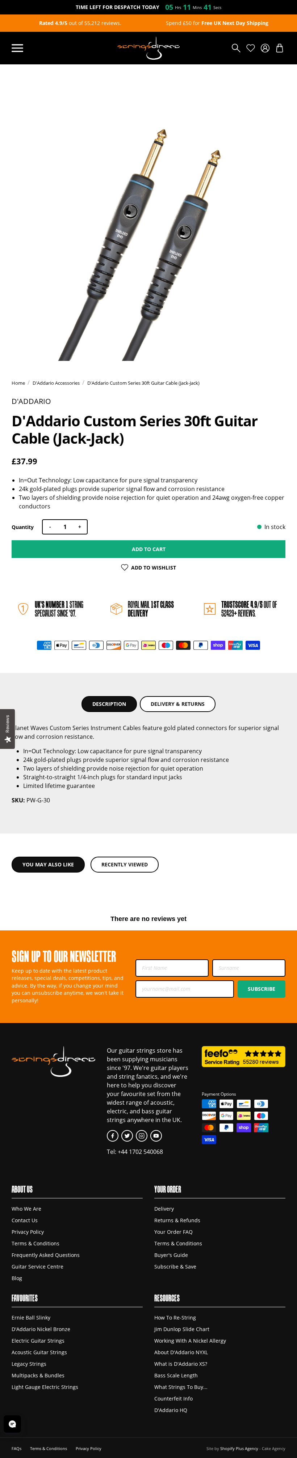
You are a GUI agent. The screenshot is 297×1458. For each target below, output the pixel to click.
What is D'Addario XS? (180, 1364)
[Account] (265, 48)
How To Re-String (175, 1317)
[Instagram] (141, 1136)
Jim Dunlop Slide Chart (181, 1329)
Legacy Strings (29, 1364)
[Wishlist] (250, 48)
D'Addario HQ (170, 1410)
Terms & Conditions (35, 1243)
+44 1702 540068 (140, 1151)
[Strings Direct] (148, 48)
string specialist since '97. (59, 608)
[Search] (236, 48)
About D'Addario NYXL (181, 1352)
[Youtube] (156, 1136)
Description (109, 703)
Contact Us (25, 1220)
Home (18, 383)
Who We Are (26, 1209)
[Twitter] (127, 1136)
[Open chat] (12, 1424)
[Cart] (279, 48)
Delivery (164, 1209)
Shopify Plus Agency (239, 1448)
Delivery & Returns (178, 703)
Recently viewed (124, 864)
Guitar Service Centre (37, 1266)
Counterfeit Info (173, 1398)
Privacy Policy (28, 1232)
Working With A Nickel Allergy (190, 1341)
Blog (17, 1278)
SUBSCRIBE (261, 988)
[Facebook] (112, 1136)
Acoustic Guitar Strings (39, 1352)
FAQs (16, 1448)
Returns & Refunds (177, 1220)
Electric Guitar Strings (38, 1341)
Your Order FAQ (173, 1232)
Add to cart (149, 549)
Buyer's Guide (171, 1255)
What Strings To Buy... (181, 1387)
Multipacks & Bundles (38, 1375)
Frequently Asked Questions (46, 1255)
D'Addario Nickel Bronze (41, 1329)
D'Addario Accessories (56, 383)
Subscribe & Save (175, 1266)
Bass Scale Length (176, 1375)
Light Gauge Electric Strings (45, 1387)
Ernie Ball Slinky (31, 1317)
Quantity (23, 527)
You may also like (48, 864)
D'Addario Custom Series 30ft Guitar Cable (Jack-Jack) (143, 383)
